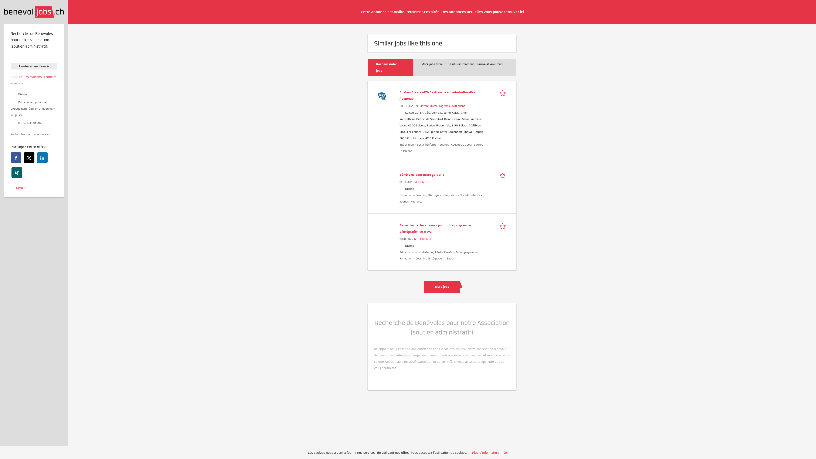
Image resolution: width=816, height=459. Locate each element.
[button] (806, 11)
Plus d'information (485, 453)
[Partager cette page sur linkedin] (42, 157)
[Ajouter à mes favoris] (503, 92)
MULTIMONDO (423, 182)
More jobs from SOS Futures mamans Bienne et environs (462, 64)
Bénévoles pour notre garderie (422, 175)
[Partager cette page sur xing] (16, 172)
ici (522, 11)
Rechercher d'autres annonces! (30, 134)
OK (506, 453)
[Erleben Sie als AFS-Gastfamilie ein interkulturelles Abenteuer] (382, 96)
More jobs (442, 287)
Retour (21, 188)
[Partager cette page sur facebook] (16, 157)
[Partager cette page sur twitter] (29, 157)
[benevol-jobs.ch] (34, 12)
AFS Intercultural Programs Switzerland (440, 106)
